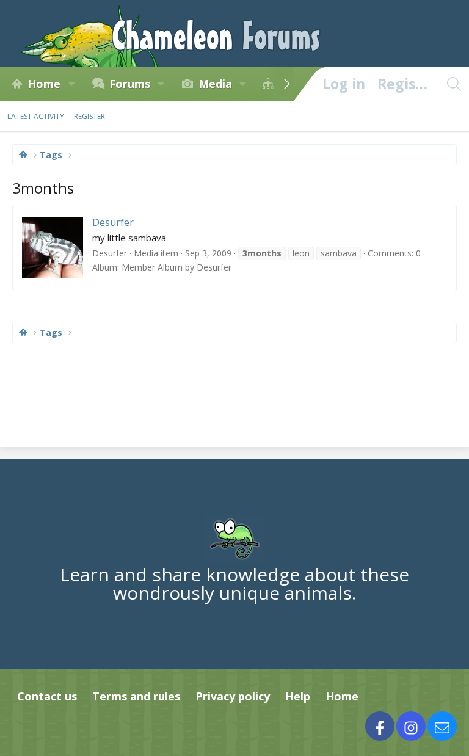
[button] (71, 84)
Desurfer (113, 222)
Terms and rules (136, 696)
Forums (129, 83)
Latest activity (35, 116)
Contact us (47, 696)
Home (43, 83)
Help (297, 696)
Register (89, 116)
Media (215, 83)
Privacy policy (232, 696)
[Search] (453, 84)
